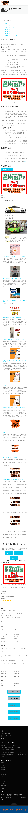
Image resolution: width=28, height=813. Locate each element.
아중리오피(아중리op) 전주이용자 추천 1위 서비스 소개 (14, 256)
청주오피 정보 (7, 29)
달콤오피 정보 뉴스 (8, 23)
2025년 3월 (3, 671)
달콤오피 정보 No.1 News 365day (9, 610)
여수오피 (16, 636)
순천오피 (16, 632)
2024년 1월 (16, 671)
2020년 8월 (16, 673)
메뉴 (25, 2)
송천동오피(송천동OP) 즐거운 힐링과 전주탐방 (12, 278)
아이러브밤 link (14, 691)
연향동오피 (3, 638)
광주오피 (9, 553)
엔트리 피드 (16, 683)
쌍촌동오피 (16, 634)
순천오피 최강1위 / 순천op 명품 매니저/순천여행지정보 (14, 509)
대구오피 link (14, 718)
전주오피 (16, 638)
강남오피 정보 (7, 25)
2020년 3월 (16, 676)
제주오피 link (14, 698)
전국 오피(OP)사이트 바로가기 (14, 809)
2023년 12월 (4, 673)
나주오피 (16, 629)
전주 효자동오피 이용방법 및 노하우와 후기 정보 (12, 317)
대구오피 (14, 558)
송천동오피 (3, 632)
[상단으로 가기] (14, 804)
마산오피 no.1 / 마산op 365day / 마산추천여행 (11, 613)
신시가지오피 (4, 634)
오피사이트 (18, 553)
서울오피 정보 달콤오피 (9, 27)
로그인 (2, 683)
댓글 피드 (3, 685)
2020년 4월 (3, 676)
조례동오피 (3, 641)
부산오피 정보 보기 (7, 169)
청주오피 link (14, 711)
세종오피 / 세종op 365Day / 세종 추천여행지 (11, 617)
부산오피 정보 (7, 33)
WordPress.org (17, 685)
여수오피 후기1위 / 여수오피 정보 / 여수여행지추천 (13, 479)
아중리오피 (3, 636)
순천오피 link (14, 705)
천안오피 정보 (7, 31)
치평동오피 (16, 641)
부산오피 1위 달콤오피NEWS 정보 (8, 615)
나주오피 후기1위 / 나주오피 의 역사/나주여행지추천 (13, 528)
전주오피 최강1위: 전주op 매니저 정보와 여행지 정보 (13, 339)
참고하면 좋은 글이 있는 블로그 (11, 35)
